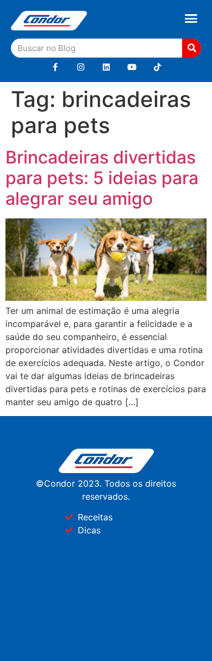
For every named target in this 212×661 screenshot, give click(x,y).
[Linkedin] (106, 67)
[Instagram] (81, 67)
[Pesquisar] (191, 48)
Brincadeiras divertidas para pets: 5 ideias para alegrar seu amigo (101, 178)
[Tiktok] (157, 67)
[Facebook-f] (55, 67)
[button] (191, 18)
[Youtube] (132, 67)
